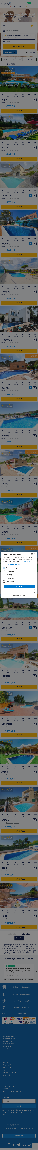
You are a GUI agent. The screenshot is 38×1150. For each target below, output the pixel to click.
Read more (27, 561)
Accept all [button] (19, 586)
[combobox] (32, 554)
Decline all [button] (19, 591)
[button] (19, 564)
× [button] (34, 554)
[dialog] (19, 575)
